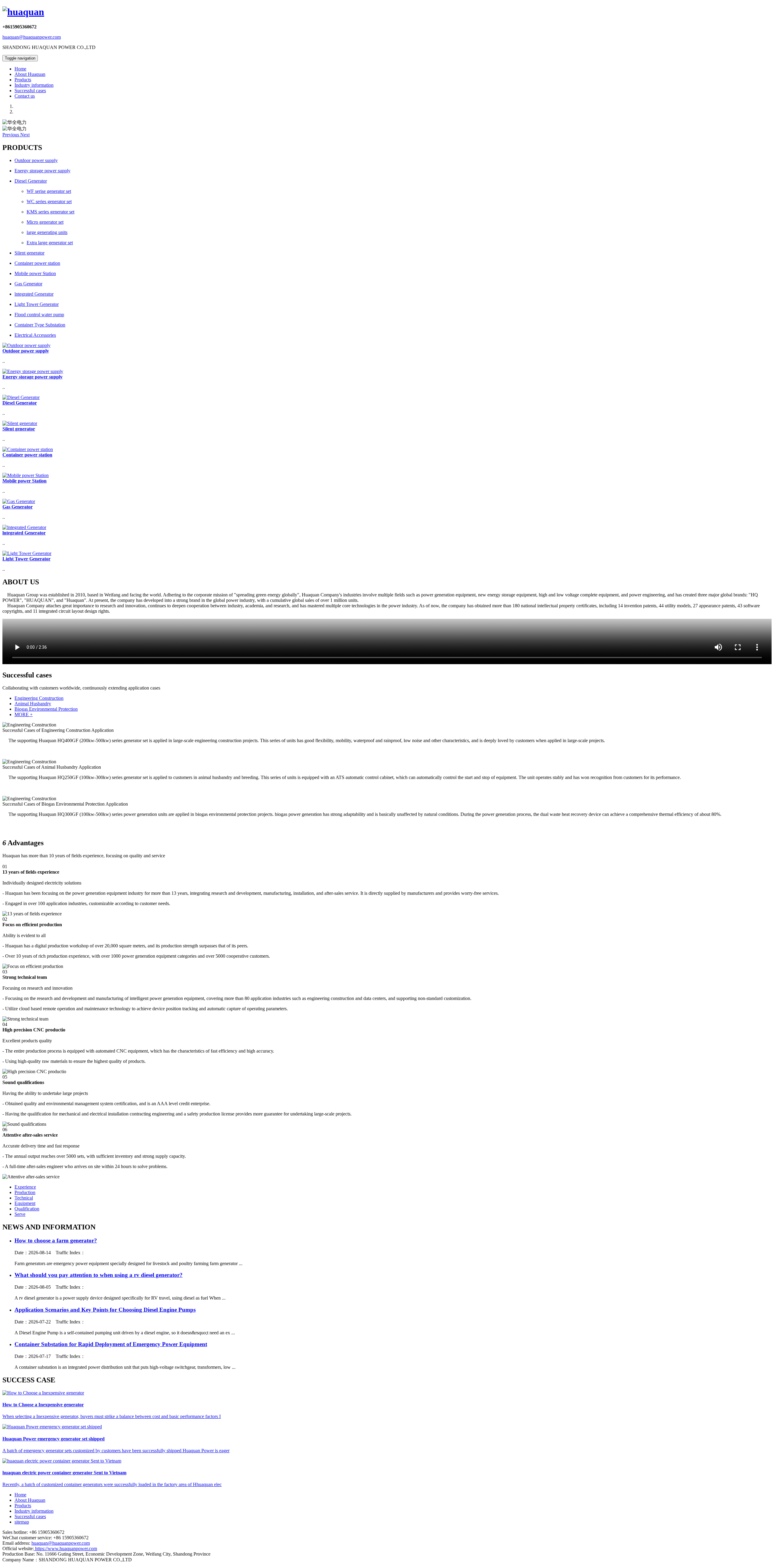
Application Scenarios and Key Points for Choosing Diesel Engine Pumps (105, 1310)
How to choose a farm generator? (56, 1240)
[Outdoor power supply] (26, 345)
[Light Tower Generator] (26, 553)
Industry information (34, 85)
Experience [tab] (25, 1187)
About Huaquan (30, 74)
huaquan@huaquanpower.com (31, 37)
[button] (11, 134)
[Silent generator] (19, 423)
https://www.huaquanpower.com (65, 1548)
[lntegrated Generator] (24, 527)
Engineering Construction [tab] (39, 698)
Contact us (25, 96)
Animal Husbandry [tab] (33, 703)
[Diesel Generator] (21, 397)
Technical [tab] (24, 1197)
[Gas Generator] (18, 501)
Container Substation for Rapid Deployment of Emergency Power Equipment (111, 1344)
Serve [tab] (20, 1214)
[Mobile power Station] (25, 475)
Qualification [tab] (27, 1208)
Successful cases (30, 90)
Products (23, 79)
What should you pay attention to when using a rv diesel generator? (99, 1275)
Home (20, 68)
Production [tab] (25, 1192)
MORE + (24, 714)
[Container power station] (27, 449)
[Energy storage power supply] (32, 371)
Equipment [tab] (25, 1203)
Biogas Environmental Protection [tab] (46, 709)
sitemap (22, 1521)
